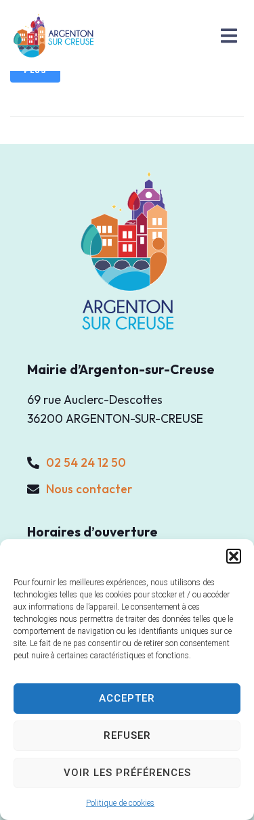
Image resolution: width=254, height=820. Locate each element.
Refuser (127, 735)
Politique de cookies (120, 803)
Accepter (127, 698)
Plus (35, 70)
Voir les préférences (127, 773)
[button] (233, 556)
